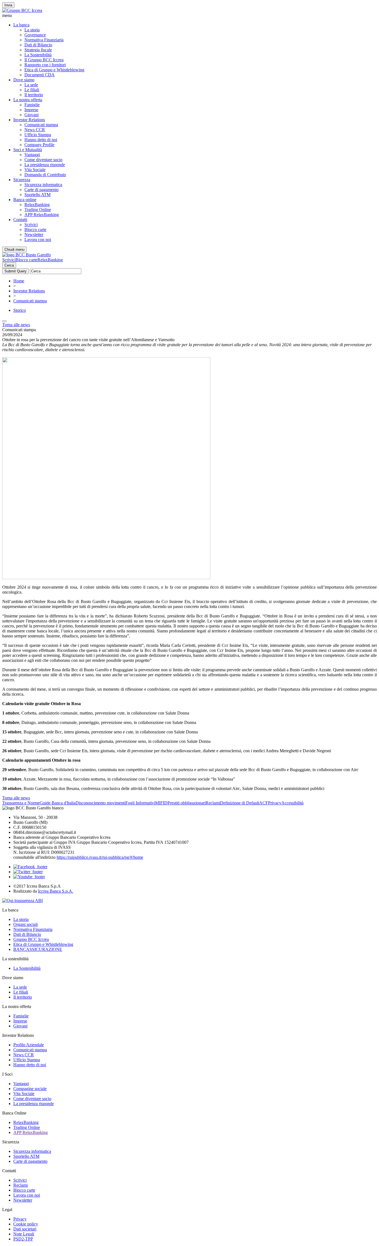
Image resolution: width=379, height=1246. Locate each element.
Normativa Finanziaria (44, 39)
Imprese (31, 109)
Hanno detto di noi (40, 139)
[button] (189, 15)
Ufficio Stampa (37, 134)
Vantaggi (32, 154)
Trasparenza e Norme (21, 803)
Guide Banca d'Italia (57, 803)
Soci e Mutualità (27, 149)
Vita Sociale (35, 169)
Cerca (9, 265)
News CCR (34, 129)
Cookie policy (25, 1224)
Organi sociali (25, 924)
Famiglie (32, 104)
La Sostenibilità (38, 54)
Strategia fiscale (38, 49)
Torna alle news (16, 324)
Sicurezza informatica (43, 184)
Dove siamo (23, 79)
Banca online (24, 199)
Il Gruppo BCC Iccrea (44, 59)
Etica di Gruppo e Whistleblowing (54, 69)
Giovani (31, 114)
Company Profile (39, 144)
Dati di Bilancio (38, 44)
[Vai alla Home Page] (26, 254)
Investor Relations (29, 119)
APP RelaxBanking (41, 214)
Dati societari (24, 1229)
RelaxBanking (37, 204)
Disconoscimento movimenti (100, 803)
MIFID (161, 803)
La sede (31, 84)
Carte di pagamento (41, 189)
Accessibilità (292, 803)
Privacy (274, 803)
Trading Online (37, 209)
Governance (35, 34)
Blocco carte (35, 229)
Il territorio (33, 94)
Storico (19, 310)
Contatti (20, 219)
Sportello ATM (37, 194)
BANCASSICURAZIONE (37, 949)
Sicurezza (21, 179)
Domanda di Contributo (45, 174)
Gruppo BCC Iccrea (31, 939)
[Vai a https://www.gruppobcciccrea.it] (22, 10)
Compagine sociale (30, 1088)
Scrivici (31, 224)
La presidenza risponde (44, 164)
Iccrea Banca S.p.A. (55, 891)
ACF (263, 803)
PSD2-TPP (23, 1239)
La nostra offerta (27, 99)
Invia (8, 5)
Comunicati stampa (41, 124)
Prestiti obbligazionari (187, 803)
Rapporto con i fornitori (45, 64)
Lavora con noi (37, 239)
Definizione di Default (239, 803)
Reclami (213, 803)
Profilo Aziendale (28, 1044)
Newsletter (33, 234)
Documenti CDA (39, 74)
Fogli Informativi (140, 803)
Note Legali (23, 1234)
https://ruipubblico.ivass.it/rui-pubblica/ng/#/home (100, 857)
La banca (21, 24)
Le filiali (31, 89)
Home (18, 280)
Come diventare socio (43, 159)
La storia (32, 29)
